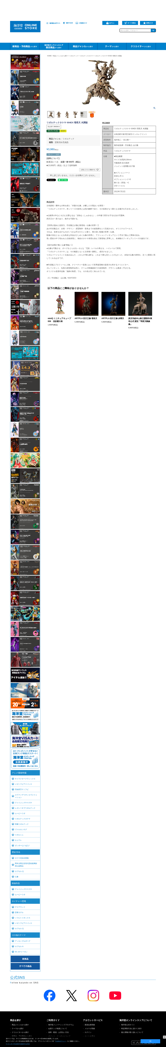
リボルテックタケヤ (22, 819)
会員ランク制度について (57, 1028)
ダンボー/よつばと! (22, 845)
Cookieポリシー (60, 1041)
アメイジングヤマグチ (23, 803)
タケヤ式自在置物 (22, 858)
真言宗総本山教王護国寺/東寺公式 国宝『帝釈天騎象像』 (140, 321)
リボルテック (73, 56)
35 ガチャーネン (21, 952)
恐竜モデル (19, 912)
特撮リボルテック (22, 824)
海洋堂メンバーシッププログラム (61, 1025)
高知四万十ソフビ (22, 789)
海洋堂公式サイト (128, 1025)
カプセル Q (19, 871)
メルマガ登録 (90, 1028)
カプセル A (19, 946)
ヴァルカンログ (21, 829)
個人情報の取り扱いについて (132, 1032)
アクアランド (20, 907)
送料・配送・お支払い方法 (58, 1032)
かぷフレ (18, 840)
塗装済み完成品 (61, 142)
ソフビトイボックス (22, 918)
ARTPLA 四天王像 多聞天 (112, 318)
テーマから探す (18, 1028)
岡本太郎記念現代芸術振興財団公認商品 (26, 864)
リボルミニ (19, 835)
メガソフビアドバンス (23, 784)
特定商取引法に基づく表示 (131, 1028)
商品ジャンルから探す (60, 56)
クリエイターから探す (20, 1032)
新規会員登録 (90, 1025)
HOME (49, 56)
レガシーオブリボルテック (25, 808)
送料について (53, 158)
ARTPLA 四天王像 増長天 (86, 318)
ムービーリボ (20, 813)
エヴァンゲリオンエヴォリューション (26, 796)
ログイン (88, 1032)
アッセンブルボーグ (22, 941)
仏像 (16, 877)
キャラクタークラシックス (25, 779)
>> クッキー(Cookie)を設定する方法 (18, 1044)
